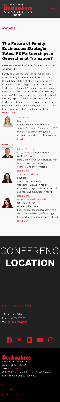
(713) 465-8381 (17, 322)
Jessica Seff (23, 117)
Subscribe (7, 389)
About (5, 384)
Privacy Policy (9, 394)
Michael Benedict (26, 149)
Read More (23, 139)
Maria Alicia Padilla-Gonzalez (32, 199)
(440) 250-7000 (15, 368)
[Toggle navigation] (52, 9)
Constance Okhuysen (28, 174)
